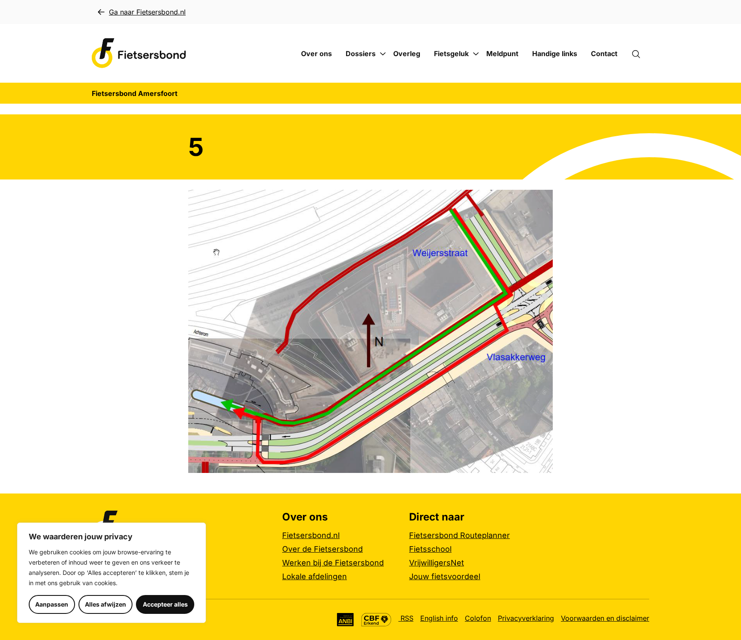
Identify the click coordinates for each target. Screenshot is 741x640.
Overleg (406, 53)
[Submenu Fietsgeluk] (476, 54)
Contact (604, 53)
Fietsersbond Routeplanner (459, 535)
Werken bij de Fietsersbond (333, 562)
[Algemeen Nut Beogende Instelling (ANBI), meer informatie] (345, 619)
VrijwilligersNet (436, 562)
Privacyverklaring (526, 618)
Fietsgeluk (451, 53)
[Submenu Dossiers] (383, 54)
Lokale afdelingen (314, 576)
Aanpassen (51, 604)
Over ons (316, 53)
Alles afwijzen (105, 604)
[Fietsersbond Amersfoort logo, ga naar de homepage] (139, 53)
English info (439, 618)
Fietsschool (430, 548)
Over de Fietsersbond (322, 548)
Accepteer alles (165, 604)
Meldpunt (502, 53)
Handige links (554, 53)
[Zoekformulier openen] (640, 54)
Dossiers (361, 53)
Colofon (478, 618)
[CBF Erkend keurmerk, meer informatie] (376, 619)
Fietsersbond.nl (311, 535)
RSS (405, 618)
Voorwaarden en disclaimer (605, 618)
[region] (111, 573)
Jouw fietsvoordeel (444, 576)
